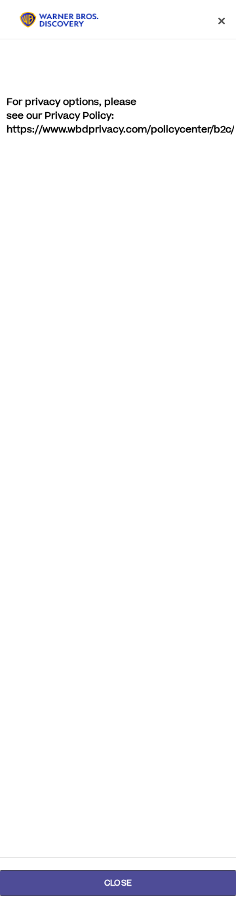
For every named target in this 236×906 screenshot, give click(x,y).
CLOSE (118, 883)
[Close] (221, 21)
